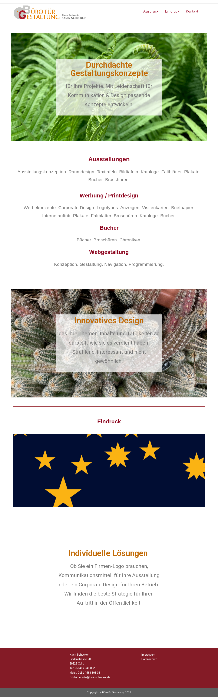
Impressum (148, 654)
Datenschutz (149, 659)
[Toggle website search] (205, 11)
